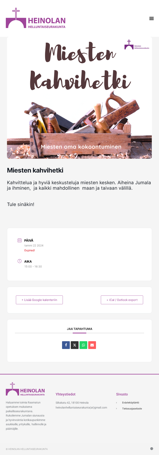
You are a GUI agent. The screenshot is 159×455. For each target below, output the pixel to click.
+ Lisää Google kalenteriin (39, 300)
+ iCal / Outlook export (121, 300)
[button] (151, 18)
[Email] (92, 345)
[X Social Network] (75, 345)
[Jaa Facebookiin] (66, 345)
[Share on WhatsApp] (83, 345)
